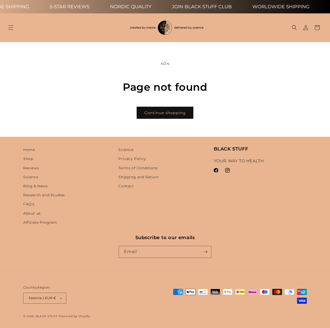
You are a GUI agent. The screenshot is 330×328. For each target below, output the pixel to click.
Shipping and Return (138, 177)
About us (32, 213)
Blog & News (35, 186)
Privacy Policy (132, 158)
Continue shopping (165, 112)
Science (30, 177)
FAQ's (29, 204)
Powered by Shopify (74, 316)
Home (29, 149)
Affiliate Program (40, 222)
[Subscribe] (205, 252)
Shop (28, 158)
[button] (10, 27)
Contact (126, 186)
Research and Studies (44, 195)
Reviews (31, 168)
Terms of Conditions (138, 168)
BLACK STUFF (47, 316)
